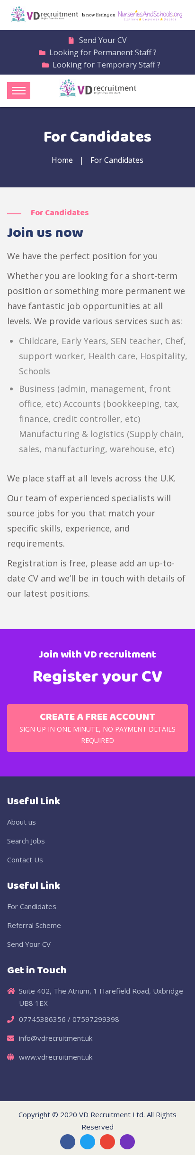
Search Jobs (26, 840)
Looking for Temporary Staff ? (106, 64)
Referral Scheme (34, 925)
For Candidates (31, 906)
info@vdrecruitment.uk (55, 1038)
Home (62, 160)
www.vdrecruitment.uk (55, 1057)
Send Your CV (103, 40)
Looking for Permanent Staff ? (103, 52)
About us (21, 821)
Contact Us (25, 859)
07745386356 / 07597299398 (69, 1019)
